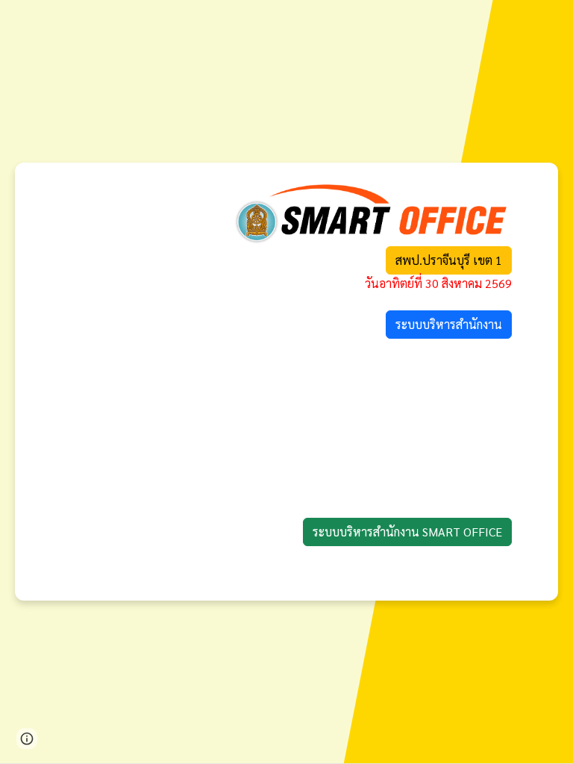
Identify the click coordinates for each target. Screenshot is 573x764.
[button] (26, 738)
